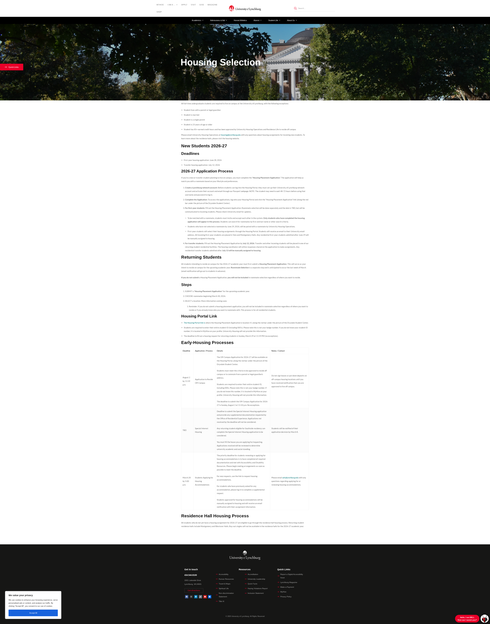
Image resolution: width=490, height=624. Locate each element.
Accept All (33, 613)
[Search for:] (314, 8)
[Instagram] (191, 596)
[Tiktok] (200, 596)
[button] (193, 590)
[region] (33, 605)
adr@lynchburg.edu (290, 477)
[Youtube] (205, 596)
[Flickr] (209, 596)
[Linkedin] (196, 596)
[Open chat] (485, 619)
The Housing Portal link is (194, 323)
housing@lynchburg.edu (231, 135)
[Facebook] (186, 596)
